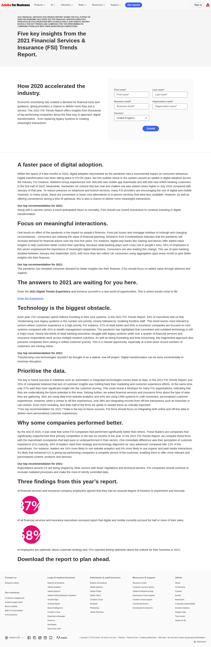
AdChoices (201, 642)
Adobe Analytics (54, 587)
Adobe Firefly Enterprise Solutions (62, 595)
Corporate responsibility (185, 604)
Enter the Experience (30, 298)
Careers (178, 591)
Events (178, 595)
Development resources (143, 608)
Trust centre (180, 616)
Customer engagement (14, 598)
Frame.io (51, 620)
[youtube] (50, 637)
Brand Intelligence (55, 608)
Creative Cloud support (142, 600)
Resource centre (140, 583)
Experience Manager (56, 616)
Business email (122, 101)
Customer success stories (143, 587)
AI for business (11, 615)
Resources (97, 5)
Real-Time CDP (54, 629)
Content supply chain (14, 602)
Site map (162, 638)
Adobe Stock (95, 595)
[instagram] (34, 637)
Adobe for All (180, 620)
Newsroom (179, 600)
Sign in (198, 5)
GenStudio (52, 625)
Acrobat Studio (54, 604)
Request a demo (12, 583)
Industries (65, 5)
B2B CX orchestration (14, 610)
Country (118, 113)
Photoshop (94, 608)
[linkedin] (45, 637)
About (177, 583)
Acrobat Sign (53, 600)
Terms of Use (132, 638)
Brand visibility (11, 606)
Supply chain (180, 612)
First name (119, 89)
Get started (134, 5)
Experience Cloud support (144, 595)
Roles (81, 5)
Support (114, 5)
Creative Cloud (54, 612)
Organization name (162, 101)
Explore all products (56, 583)
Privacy (122, 638)
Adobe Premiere (97, 612)
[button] (14, 638)
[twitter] (39, 637)
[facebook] (29, 637)
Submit (151, 128)
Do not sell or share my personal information (186, 638)
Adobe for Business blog (143, 591)
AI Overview (180, 587)
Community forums (140, 604)
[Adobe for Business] (208, 5)
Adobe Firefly (95, 591)
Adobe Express (54, 591)
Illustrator (94, 604)
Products (38, 5)
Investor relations (182, 608)
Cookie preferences (148, 638)
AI (52, 5)
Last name (157, 89)
